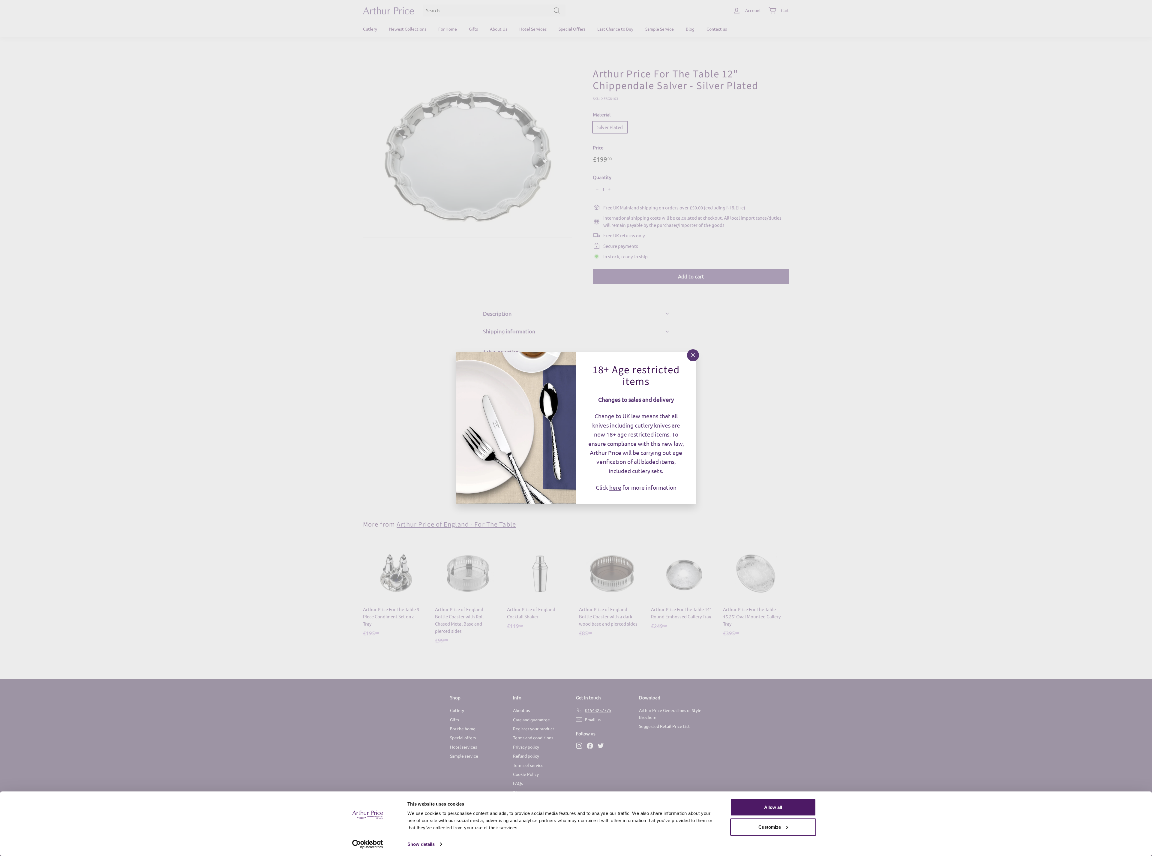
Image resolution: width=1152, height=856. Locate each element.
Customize (769, 826)
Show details (421, 844)
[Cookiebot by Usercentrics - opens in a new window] (367, 844)
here (615, 487)
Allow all (773, 807)
